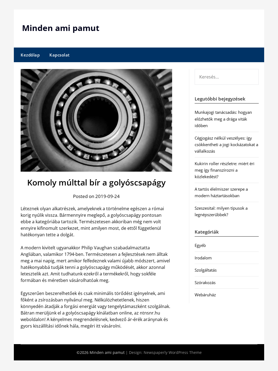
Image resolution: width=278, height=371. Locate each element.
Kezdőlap (30, 55)
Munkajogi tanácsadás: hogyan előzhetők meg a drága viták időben (223, 118)
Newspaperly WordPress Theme (173, 352)
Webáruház (205, 294)
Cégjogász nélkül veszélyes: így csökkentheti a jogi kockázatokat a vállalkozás (226, 144)
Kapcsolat (59, 55)
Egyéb (200, 245)
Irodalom (203, 257)
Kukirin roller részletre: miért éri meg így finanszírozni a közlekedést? (224, 170)
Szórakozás (205, 282)
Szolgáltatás (206, 270)
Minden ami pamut (60, 27)
